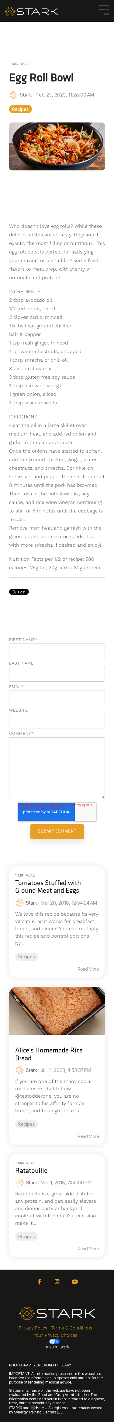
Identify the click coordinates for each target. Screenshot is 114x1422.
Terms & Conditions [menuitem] (71, 1327)
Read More (88, 969)
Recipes (20, 109)
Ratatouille (31, 1171)
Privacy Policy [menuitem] (33, 1327)
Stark (25, 95)
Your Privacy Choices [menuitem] (55, 1335)
